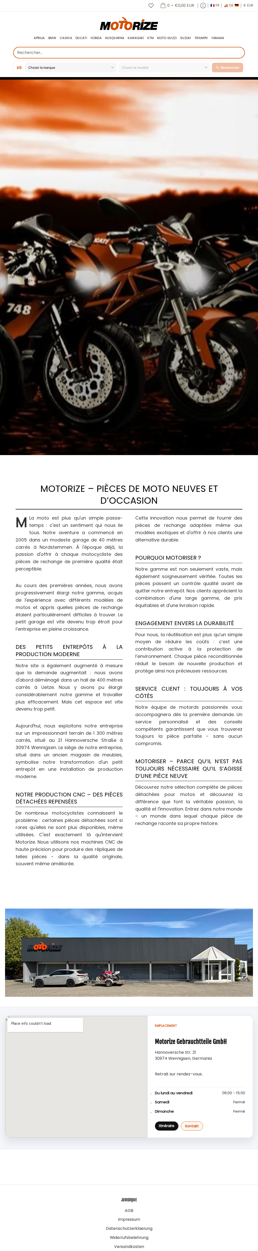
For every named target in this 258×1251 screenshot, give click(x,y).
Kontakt (192, 1126)
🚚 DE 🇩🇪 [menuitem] (231, 5)
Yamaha (217, 38)
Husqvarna (114, 38)
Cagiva (66, 38)
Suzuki (185, 38)
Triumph (201, 38)
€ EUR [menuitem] (248, 5)
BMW (52, 38)
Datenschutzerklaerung (129, 1228)
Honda (96, 38)
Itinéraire (166, 1125)
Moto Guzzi (167, 38)
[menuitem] (177, 5)
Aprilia (39, 38)
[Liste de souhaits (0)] (150, 5)
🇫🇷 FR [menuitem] (214, 5)
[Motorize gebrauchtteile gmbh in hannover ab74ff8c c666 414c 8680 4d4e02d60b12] (129, 953)
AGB (129, 1210)
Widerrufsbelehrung (129, 1237)
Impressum (129, 1219)
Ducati (81, 38)
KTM (150, 38)
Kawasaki (136, 38)
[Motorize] (129, 23)
